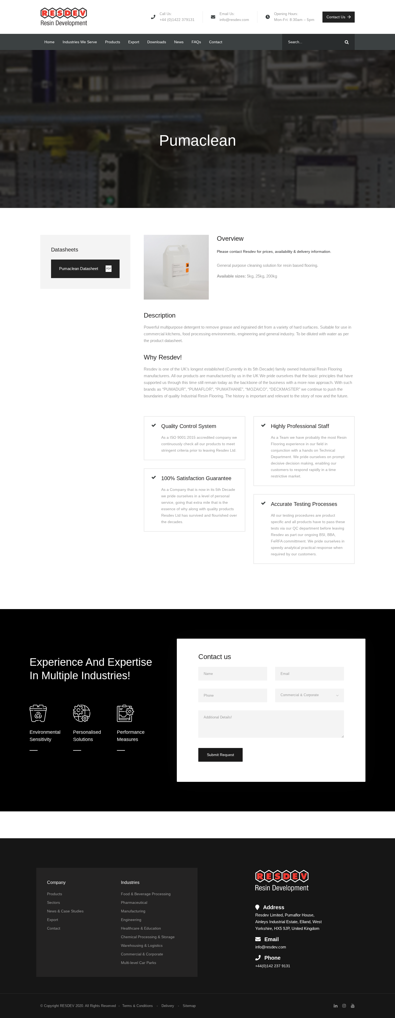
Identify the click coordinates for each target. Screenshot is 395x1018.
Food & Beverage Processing (146, 894)
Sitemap (189, 1006)
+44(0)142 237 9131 (272, 966)
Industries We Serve (80, 42)
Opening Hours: (286, 14)
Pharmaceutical (134, 902)
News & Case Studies (65, 911)
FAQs (196, 42)
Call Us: (166, 14)
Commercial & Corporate (142, 954)
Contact (215, 42)
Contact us (335, 17)
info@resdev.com (234, 19)
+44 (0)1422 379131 (177, 19)
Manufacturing (133, 911)
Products (112, 42)
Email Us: (227, 14)
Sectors (53, 902)
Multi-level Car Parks (138, 963)
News (179, 42)
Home (49, 42)
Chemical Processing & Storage (148, 937)
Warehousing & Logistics (142, 945)
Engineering (131, 920)
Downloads (156, 42)
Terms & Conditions (137, 1006)
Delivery (167, 1006)
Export (133, 42)
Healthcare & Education (141, 928)
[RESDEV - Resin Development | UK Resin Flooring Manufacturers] (63, 17)
